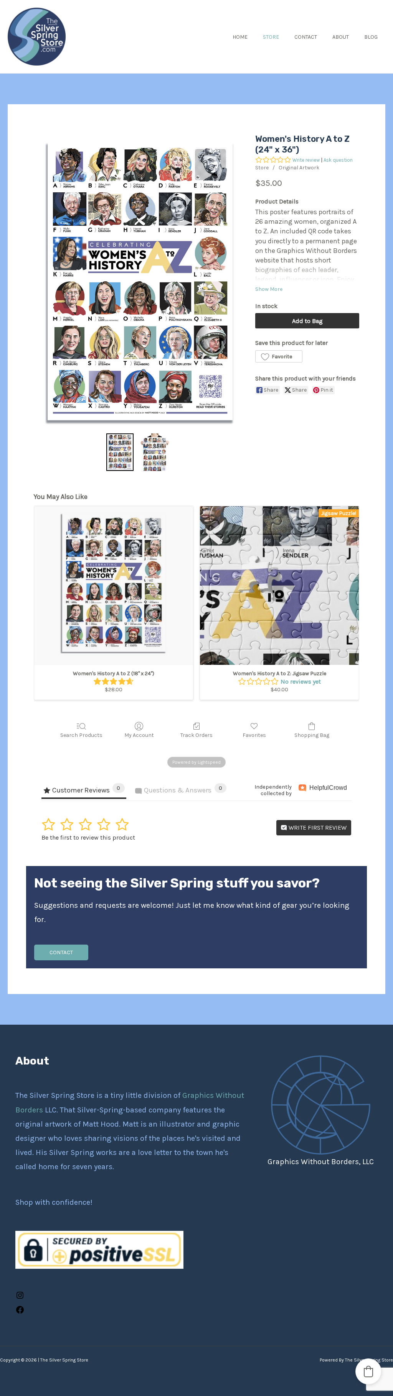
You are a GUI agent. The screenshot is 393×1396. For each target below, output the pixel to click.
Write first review (317, 827)
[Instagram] (20, 1297)
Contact (305, 37)
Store (271, 37)
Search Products (81, 735)
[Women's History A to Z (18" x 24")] (113, 585)
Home (240, 37)
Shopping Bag (311, 735)
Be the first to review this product (88, 837)
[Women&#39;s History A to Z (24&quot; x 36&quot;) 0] (120, 452)
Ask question (338, 160)
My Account (139, 735)
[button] (278, 356)
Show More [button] (268, 289)
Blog (371, 37)
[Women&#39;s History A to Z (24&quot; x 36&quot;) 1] (155, 452)
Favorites (254, 735)
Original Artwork (299, 167)
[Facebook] (20, 1311)
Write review (306, 160)
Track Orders (196, 735)
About (340, 37)
